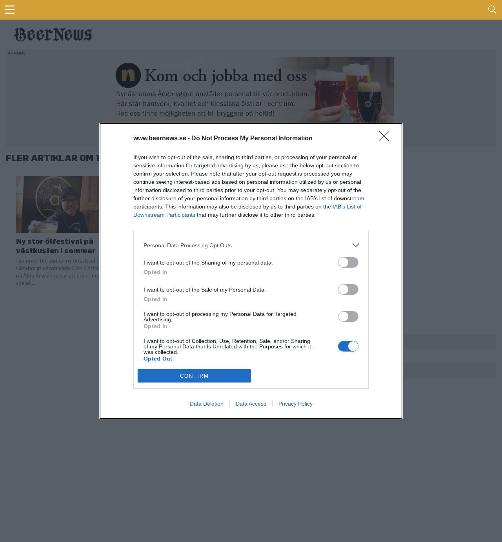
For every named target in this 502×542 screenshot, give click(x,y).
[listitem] (251, 245)
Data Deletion (207, 404)
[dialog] (251, 271)
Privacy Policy (295, 404)
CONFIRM (194, 376)
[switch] (348, 262)
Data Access (251, 404)
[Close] (386, 138)
